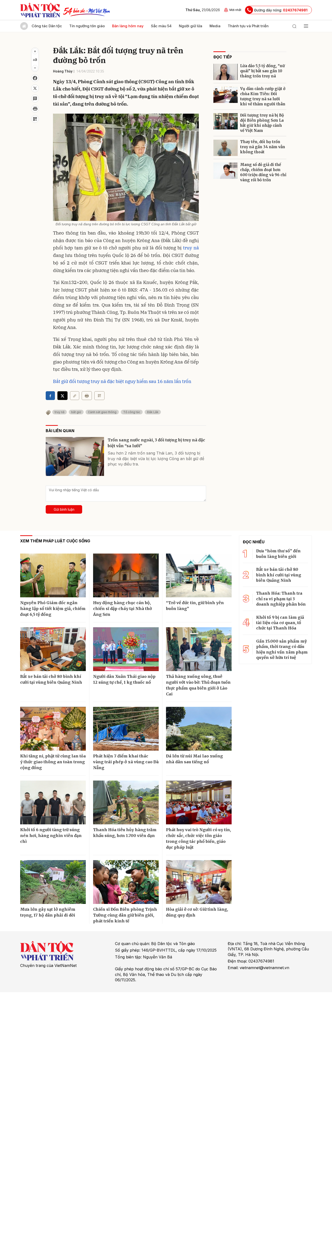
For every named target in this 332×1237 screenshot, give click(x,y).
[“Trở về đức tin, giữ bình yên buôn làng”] (199, 575)
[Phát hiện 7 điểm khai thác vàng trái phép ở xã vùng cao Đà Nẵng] (126, 729)
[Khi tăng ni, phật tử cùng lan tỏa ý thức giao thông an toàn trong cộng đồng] (53, 729)
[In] (87, 395)
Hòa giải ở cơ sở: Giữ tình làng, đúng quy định (197, 912)
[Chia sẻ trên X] (35, 88)
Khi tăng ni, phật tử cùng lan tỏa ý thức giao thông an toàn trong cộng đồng (53, 762)
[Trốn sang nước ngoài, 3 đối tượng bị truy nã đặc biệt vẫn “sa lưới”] (75, 456)
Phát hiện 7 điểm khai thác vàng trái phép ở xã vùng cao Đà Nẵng (126, 762)
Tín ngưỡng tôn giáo (87, 26)
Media (215, 26)
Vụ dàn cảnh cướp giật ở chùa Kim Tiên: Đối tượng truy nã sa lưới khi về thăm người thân (262, 96)
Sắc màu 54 (161, 26)
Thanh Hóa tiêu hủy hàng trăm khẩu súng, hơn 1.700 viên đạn (125, 832)
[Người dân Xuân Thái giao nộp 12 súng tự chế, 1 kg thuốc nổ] (126, 649)
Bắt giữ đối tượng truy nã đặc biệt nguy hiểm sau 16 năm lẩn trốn (122, 381)
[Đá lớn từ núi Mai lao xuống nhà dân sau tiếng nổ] (199, 729)
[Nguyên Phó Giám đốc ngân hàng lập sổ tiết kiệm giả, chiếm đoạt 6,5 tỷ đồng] (53, 575)
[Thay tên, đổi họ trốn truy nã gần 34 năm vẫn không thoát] (225, 148)
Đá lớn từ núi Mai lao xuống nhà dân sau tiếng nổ (194, 759)
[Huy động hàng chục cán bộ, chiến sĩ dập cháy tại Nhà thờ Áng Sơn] (126, 575)
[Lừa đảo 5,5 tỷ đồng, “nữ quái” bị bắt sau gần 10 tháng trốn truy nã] (225, 72)
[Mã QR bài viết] (35, 119)
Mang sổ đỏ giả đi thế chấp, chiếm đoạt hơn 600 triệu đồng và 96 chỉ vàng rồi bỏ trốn (263, 172)
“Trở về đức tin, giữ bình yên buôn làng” (195, 605)
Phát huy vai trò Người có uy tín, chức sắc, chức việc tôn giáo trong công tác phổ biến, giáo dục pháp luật (198, 838)
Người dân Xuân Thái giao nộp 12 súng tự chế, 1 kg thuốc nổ (124, 679)
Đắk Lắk (152, 412)
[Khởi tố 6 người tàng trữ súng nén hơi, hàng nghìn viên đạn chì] (53, 802)
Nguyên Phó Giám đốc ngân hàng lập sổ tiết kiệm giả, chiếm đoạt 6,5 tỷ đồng (53, 608)
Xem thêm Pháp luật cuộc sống (55, 540)
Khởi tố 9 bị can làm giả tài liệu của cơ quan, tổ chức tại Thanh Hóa (280, 623)
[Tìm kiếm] (294, 26)
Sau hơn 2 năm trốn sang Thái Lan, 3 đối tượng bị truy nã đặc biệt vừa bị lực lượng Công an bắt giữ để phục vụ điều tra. (156, 458)
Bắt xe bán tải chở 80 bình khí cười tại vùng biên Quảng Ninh (51, 679)
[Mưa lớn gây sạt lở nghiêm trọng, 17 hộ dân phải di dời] (53, 882)
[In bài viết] (35, 109)
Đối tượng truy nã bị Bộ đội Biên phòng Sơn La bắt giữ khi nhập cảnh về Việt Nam (262, 123)
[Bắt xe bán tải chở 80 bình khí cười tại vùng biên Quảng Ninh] (53, 649)
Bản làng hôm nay (128, 26)
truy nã (191, 248)
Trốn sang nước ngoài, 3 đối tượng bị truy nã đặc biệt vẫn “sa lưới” (156, 442)
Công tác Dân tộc (47, 26)
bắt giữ (76, 412)
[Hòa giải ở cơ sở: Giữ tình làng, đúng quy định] (199, 882)
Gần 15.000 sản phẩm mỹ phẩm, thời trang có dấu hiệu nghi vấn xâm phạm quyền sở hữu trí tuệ (282, 649)
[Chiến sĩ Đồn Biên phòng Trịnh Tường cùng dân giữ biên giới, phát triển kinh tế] (126, 882)
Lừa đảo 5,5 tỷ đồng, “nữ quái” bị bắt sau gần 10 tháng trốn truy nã (262, 71)
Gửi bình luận (64, 509)
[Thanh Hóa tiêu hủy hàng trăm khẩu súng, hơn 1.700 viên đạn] (126, 802)
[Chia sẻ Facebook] (35, 78)
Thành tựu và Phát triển (248, 26)
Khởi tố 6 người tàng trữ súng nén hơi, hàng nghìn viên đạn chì (51, 835)
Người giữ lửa (190, 26)
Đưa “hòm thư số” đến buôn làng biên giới (278, 553)
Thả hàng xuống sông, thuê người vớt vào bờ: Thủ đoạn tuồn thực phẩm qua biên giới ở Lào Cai (198, 685)
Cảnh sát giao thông (102, 412)
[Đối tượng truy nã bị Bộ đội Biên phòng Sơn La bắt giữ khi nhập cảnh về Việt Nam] (225, 121)
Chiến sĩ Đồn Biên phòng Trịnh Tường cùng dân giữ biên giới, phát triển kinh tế (125, 915)
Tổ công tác (131, 412)
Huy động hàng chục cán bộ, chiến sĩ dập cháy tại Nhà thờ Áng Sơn (122, 608)
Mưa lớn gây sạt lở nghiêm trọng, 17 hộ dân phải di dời (47, 912)
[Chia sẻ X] (62, 395)
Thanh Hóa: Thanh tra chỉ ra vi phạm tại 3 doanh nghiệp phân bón (281, 599)
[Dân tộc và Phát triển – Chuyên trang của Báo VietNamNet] (40, 10)
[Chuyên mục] (306, 26)
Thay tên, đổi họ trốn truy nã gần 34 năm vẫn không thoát (262, 146)
